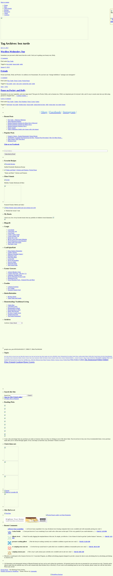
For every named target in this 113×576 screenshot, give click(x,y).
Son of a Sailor (12, 262)
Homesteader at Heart (14, 308)
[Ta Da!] (7, 180)
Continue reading (22, 95)
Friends (4, 71)
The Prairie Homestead (14, 316)
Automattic (34, 571)
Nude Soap (24, 357)
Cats (5, 357)
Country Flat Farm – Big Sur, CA (17, 273)
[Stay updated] (112, 20)
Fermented (53, 357)
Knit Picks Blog (12, 257)
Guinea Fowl (27, 356)
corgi (14, 83)
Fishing (22, 356)
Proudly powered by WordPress (9, 571)
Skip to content (5, 2)
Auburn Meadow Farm (14, 272)
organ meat (52, 104)
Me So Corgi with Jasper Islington (17, 239)
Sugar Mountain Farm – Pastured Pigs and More (21, 280)
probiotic (63, 357)
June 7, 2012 (4, 86)
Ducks (60, 357)
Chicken (57, 357)
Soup (34, 356)
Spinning (27, 357)
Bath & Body (55, 356)
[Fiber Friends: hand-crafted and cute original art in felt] (20, 207)
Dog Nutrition (23, 101)
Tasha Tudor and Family (14, 242)
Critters (16, 101)
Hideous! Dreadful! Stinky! (15, 254)
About (6, 13)
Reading (86, 356)
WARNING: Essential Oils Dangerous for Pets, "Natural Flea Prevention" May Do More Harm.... (35, 137)
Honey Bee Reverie (13, 311)
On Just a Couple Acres (14, 313)
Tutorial (95, 356)
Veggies (11, 357)
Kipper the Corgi (12, 237)
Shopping (99, 356)
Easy (22, 359)
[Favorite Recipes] (9, 164)
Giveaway (81, 357)
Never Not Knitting (13, 260)
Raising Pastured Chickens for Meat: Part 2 (20, 124)
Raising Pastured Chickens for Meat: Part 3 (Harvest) (22, 123)
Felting (105, 359)
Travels (87, 357)
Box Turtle (10, 61)
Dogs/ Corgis (18, 80)
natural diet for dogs (39, 104)
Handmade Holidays (70, 357)
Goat (12, 356)
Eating (37, 101)
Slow (52, 356)
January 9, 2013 (5, 67)
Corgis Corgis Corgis (14, 234)
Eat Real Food (93, 357)
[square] (6, 490)
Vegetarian (8, 357)
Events (33, 357)
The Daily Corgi (12, 244)
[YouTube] (7, 513)
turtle (21, 64)
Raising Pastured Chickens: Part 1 (17, 126)
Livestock (77, 357)
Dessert (40, 356)
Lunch (19, 356)
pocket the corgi (26, 83)
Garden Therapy (12, 252)
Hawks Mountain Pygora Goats (16, 276)
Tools (48, 356)
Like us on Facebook (11, 144)
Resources (7, 11)
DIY (97, 357)
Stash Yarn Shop (12, 263)
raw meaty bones (60, 104)
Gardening (104, 357)
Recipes (6, 10)
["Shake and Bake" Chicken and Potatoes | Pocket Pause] (20, 170)
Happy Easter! (12, 128)
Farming (49, 359)
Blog (5, 7)
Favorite (74, 356)
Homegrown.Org (12, 278)
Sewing (59, 356)
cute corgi (19, 83)
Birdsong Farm (12, 141)
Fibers (99, 359)
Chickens (57, 359)
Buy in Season (69, 356)
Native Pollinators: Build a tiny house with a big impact (23, 129)
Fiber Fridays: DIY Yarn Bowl (16, 139)
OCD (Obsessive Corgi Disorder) (17, 241)
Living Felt (11, 259)
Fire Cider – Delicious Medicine (17, 120)
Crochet (7, 356)
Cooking (19, 362)
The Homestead (90, 359)
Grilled (10, 356)
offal (47, 104)
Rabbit (41, 357)
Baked (44, 359)
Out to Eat (14, 356)
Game (17, 356)
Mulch (24, 356)
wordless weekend (82, 356)
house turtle (16, 64)
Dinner (108, 357)
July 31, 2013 (4, 48)
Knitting (100, 357)
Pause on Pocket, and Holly (13, 90)
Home (6, 5)
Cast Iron (19, 359)
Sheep (38, 356)
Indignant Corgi (12, 255)
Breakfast (20, 357)
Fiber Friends (8, 8)
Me (9, 359)
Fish (50, 356)
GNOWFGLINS (12, 306)
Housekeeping (37, 357)
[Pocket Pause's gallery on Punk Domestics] (58, 515)
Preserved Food (13, 359)
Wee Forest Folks (12, 265)
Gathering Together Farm (15, 275)
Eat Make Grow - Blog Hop (29, 359)
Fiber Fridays (74, 360)
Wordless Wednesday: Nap (13, 51)
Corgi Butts (11, 230)
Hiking (43, 356)
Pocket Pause (26, 80)
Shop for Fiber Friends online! (13, 397)
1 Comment (4, 77)
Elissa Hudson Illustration (15, 251)
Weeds (32, 356)
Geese (30, 356)
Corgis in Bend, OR (13, 236)
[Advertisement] (57, 336)
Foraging (49, 357)
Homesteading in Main (14, 310)
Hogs (36, 356)
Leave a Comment (6, 98)
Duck (5, 356)
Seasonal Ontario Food (14, 290)
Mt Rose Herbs (12, 296)
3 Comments (4, 58)
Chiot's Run (11, 305)
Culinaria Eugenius (13, 286)
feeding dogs (22, 104)
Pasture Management (108, 356)
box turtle (9, 64)
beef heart (9, 104)
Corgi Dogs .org (12, 231)
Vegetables (45, 356)
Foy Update (11, 288)
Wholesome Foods (64, 356)
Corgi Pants (11, 233)
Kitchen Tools (15, 357)
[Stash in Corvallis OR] (11, 492)
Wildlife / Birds (91, 356)
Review (77, 356)
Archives (6, 15)
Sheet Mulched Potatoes (14, 121)
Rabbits (53, 359)
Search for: (7, 395)
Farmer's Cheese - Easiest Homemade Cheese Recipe (22, 136)
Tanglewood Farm (13, 314)
